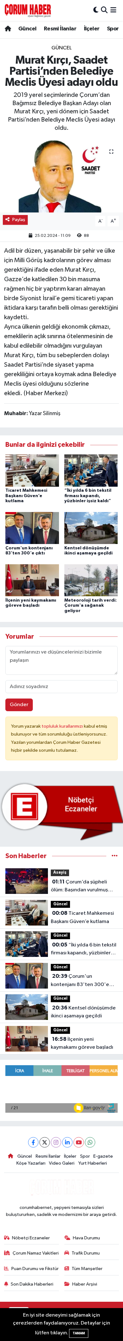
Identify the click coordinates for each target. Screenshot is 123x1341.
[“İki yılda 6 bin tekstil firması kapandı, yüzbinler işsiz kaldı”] (91, 470)
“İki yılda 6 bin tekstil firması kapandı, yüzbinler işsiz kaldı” (87, 495)
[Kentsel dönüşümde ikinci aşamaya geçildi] (91, 528)
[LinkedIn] (67, 1142)
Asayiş (60, 872)
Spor (113, 29)
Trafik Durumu (86, 1253)
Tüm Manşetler (87, 1268)
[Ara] (104, 10)
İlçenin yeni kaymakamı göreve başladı (82, 1043)
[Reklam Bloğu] (61, 811)
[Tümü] (115, 856)
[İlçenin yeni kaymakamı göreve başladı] (32, 580)
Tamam (79, 1333)
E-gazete (103, 1156)
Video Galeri (61, 1163)
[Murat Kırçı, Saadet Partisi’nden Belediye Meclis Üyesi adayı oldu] (61, 176)
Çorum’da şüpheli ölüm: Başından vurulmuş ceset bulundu (79, 886)
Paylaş (18, 219)
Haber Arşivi (84, 1284)
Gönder (19, 704)
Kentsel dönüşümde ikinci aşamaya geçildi (83, 1012)
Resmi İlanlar (60, 29)
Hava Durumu (86, 1238)
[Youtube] (78, 1142)
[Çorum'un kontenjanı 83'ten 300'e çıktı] (32, 528)
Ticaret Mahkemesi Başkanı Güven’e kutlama (26, 495)
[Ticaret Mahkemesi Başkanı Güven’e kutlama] (32, 470)
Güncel (27, 29)
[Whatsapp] (90, 1142)
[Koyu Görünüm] (95, 10)
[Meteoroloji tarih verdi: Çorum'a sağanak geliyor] (91, 580)
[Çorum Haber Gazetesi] (27, 10)
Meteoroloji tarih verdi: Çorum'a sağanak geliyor (90, 605)
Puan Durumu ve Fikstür (35, 1268)
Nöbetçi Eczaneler (31, 1238)
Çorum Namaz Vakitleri (36, 1253)
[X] (44, 1142)
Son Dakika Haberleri (32, 1284)
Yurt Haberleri (92, 1163)
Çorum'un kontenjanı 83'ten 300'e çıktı (80, 981)
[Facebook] (33, 1142)
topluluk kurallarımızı (63, 726)
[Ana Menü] (113, 10)
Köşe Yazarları (30, 1163)
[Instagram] (56, 1142)
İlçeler (92, 29)
